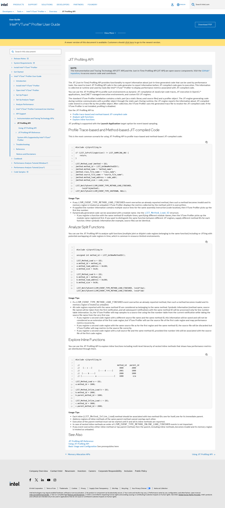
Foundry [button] (92, 4)
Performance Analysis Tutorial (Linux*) (29, 167)
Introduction (21, 81)
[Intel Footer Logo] (15, 483)
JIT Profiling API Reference (29, 132)
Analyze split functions (83, 117)
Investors (82, 471)
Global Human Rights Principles (190, 495)
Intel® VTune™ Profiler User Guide (27, 76)
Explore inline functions (84, 119)
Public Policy (141, 471)
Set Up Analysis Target (25, 100)
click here (129, 42)
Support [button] (32, 4)
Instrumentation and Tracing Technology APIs (35, 118)
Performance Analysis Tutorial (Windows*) (31, 163)
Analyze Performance (25, 104)
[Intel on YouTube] (49, 480)
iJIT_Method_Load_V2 (157, 213)
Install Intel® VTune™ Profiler (25, 67)
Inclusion (128, 471)
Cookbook (18, 159)
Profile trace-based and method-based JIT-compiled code (100, 114)
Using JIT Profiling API (27, 128)
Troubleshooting (23, 144)
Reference (20, 149)
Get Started (18, 72)
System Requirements (23, 63)
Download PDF (205, 24)
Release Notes (20, 59)
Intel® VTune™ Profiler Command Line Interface (35, 109)
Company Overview (38, 471)
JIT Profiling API (24, 123)
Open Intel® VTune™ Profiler (27, 90)
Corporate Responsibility (110, 471)
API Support (21, 114)
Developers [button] (63, 4)
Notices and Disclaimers (26, 154)
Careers (92, 471)
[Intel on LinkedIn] (43, 480)
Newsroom (70, 471)
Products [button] (18, 4)
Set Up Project (22, 95)
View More (109, 33)
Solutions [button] (47, 4)
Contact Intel (56, 471)
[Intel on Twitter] (37, 480)
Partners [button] (79, 4)
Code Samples (20, 172)
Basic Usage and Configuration (82, 446)
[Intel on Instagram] (55, 480)
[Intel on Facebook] (30, 480)
